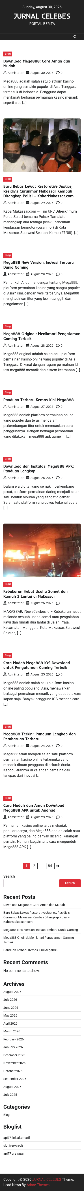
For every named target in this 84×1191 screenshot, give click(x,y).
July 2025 (10, 1094)
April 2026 (10, 1023)
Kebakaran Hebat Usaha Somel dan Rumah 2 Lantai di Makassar (35, 594)
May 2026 (10, 1015)
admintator (16, 73)
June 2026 (10, 1007)
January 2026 (13, 1047)
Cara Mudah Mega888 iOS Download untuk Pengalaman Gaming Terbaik (36, 665)
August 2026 (12, 992)
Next (57, 866)
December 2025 (14, 1055)
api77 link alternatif (16, 1137)
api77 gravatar (13, 1153)
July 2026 (10, 999)
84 (50, 866)
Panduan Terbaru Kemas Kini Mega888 (38, 399)
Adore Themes (38, 1185)
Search (9, 876)
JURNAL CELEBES (42, 15)
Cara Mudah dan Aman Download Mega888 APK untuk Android (33, 807)
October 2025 (12, 1071)
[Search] (75, 36)
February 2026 (13, 1039)
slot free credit (13, 1145)
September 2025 (14, 1079)
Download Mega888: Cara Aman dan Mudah (34, 905)
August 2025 (12, 1087)
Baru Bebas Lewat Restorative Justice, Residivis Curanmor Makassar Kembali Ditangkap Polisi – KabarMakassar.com (38, 191)
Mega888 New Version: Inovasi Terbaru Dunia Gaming (40, 930)
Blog (8, 53)
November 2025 (14, 1063)
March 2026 (11, 1031)
